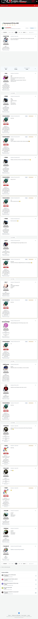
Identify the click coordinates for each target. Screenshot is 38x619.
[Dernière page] (27, 32)
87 (6, 250)
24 (6, 292)
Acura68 (6, 510)
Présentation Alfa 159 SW (8, 587)
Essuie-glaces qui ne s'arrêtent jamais (10, 574)
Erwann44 (6, 425)
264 (6, 374)
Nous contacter (23, 615)
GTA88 (6, 96)
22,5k (6, 455)
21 (6, 556)
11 (14, 32)
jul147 (6, 240)
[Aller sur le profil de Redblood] (6, 532)
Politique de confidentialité (16, 615)
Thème (9, 615)
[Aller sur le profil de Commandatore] (3, 28)
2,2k (6, 435)
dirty (6, 73)
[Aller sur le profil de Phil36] (6, 449)
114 (6, 46)
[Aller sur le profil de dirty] (6, 77)
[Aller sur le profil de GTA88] (6, 100)
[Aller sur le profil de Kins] (2, 588)
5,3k (6, 83)
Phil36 (6, 445)
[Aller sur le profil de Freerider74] (6, 549)
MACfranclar (6, 364)
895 (6, 331)
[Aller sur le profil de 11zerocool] (2, 575)
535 (6, 106)
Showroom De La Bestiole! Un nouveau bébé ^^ (11, 591)
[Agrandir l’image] (29, 141)
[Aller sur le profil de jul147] (6, 244)
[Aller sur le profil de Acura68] (6, 514)
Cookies (28, 615)
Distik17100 (6, 36)
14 (19, 32)
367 (6, 395)
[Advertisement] (12, 15)
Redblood (6, 528)
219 (6, 538)
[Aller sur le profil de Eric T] (6, 285)
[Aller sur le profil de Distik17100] (6, 40)
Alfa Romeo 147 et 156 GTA (16, 28)
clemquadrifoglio (6, 321)
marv (6, 385)
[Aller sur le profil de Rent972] (2, 579)
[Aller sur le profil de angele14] (2, 592)
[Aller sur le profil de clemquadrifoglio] (6, 325)
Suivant (24, 32)
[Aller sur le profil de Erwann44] (6, 429)
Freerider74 (6, 546)
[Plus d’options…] (35, 36)
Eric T (6, 282)
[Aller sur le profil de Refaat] (2, 584)
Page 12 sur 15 (31, 32)
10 (12, 32)
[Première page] (2, 32)
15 (21, 32)
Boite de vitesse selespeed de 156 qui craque (11, 583)
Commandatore (6, 116)
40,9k (6, 146)
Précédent (5, 32)
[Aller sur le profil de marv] (6, 388)
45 (6, 520)
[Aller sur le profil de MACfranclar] (6, 368)
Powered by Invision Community (19, 617)
